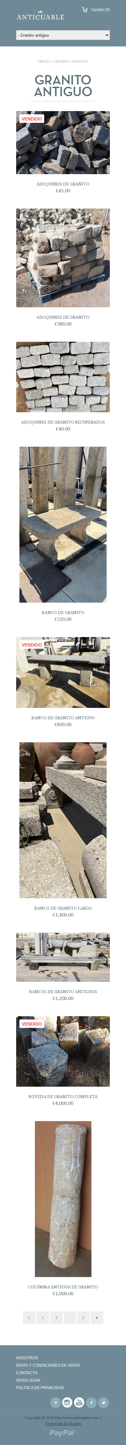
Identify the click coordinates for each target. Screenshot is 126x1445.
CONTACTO (26, 1373)
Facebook (91, 1402)
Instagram (67, 1402)
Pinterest (55, 1402)
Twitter (103, 1402)
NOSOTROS (27, 1358)
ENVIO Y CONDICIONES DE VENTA (48, 1365)
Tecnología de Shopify (63, 1424)
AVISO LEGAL (28, 1380)
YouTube (79, 1402)
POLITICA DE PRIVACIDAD (40, 1388)
